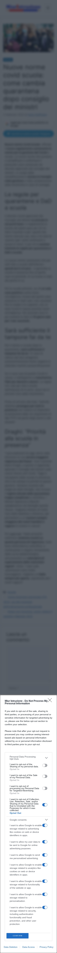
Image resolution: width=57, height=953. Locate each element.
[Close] (51, 701)
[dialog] (28, 824)
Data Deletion (10, 947)
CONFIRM (17, 936)
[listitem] (28, 758)
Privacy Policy (46, 947)
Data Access (28, 947)
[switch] (44, 765)
